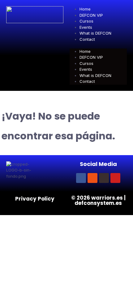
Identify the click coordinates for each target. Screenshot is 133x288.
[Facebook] (81, 178)
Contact (87, 39)
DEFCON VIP (91, 15)
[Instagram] (92, 178)
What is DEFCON (95, 33)
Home (85, 8)
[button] (98, 45)
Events (85, 27)
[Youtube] (115, 178)
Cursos (86, 21)
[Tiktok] (104, 178)
